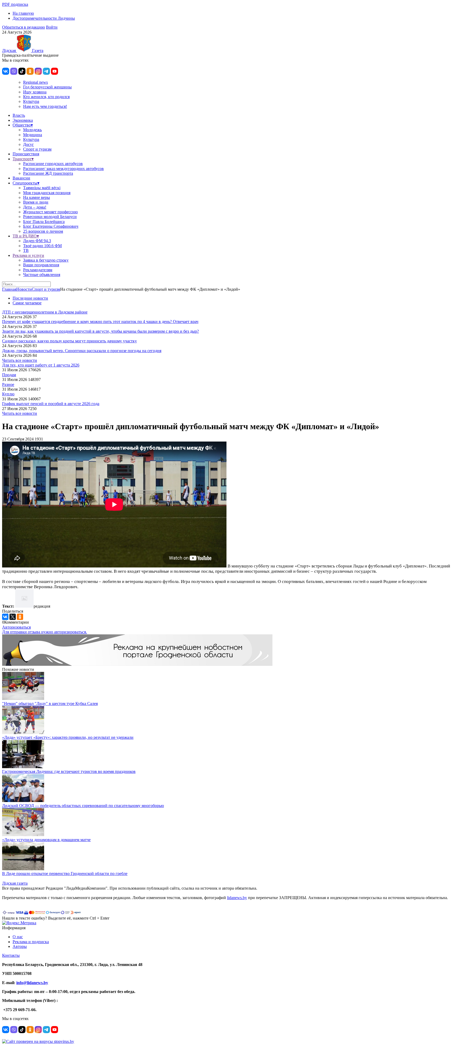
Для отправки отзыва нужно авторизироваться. (44, 632)
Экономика (23, 120)
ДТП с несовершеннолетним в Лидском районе (44, 312)
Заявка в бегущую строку (46, 260)
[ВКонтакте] (5, 617)
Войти (52, 27)
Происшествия (26, 154)
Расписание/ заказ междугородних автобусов (63, 168)
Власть (19, 115)
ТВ (26, 250)
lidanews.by (237, 897)
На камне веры (36, 197)
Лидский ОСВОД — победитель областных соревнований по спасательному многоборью (83, 805)
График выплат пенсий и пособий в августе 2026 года (50, 403)
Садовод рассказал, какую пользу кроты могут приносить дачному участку (69, 341)
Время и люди (35, 202)
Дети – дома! (34, 207)
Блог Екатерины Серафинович (50, 226)
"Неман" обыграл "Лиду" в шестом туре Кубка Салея (50, 703)
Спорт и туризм (37, 149)
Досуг (28, 144)
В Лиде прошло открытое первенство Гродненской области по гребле (64, 873)
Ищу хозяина (35, 92)
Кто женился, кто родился (46, 96)
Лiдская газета (15, 883)
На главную (23, 13)
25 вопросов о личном (43, 231)
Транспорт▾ (23, 159)
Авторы (20, 946)
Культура (31, 101)
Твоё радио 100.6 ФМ (42, 245)
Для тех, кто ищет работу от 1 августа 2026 (40, 365)
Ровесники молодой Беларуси (50, 216)
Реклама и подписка (31, 941)
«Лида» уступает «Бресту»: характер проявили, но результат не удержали (67, 737)
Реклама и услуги (28, 255)
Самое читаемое (27, 303)
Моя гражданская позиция (46, 192)
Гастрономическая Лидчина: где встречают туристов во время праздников (69, 771)
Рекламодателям (37, 270)
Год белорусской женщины (47, 87)
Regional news (35, 82)
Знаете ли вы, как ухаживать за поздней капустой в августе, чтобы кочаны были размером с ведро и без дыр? (100, 331)
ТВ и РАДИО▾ (26, 236)
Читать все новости (19, 360)
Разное (8, 384)
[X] (12, 617)
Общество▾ (23, 125)
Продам (9, 375)
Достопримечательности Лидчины (44, 18)
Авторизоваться (16, 627)
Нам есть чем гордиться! (45, 106)
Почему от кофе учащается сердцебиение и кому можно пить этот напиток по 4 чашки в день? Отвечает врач (100, 321)
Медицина (32, 134)
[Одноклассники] (20, 617)
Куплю (8, 394)
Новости (24, 289)
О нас (18, 937)
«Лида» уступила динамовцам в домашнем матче (46, 839)
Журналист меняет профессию (50, 212)
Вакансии (21, 178)
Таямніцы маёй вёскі (41, 187)
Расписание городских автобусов (53, 163)
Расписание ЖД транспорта (48, 173)
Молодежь (32, 130)
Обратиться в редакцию (23, 27)
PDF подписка (15, 4)
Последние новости (30, 298)
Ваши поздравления (41, 265)
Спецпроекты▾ (26, 183)
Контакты (11, 955)
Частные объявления (41, 274)
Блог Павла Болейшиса (44, 221)
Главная (9, 289)
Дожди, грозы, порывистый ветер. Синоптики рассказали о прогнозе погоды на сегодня (81, 350)
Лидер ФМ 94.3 (37, 240)
